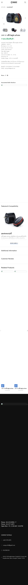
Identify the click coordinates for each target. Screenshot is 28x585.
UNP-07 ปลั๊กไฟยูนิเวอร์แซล (21, 388)
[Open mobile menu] (2, 2)
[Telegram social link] (8, 75)
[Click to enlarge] (3, 23)
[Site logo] (14, 2)
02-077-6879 (10, 524)
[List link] (14, 550)
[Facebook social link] (6, 75)
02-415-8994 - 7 (11, 522)
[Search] (25, 2)
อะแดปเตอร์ (10, 7)
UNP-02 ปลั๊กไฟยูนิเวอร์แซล (7, 388)
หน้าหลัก (3, 7)
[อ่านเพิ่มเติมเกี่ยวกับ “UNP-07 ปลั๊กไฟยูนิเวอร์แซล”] (16, 385)
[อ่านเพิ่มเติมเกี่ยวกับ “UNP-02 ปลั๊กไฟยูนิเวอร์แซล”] (2, 385)
